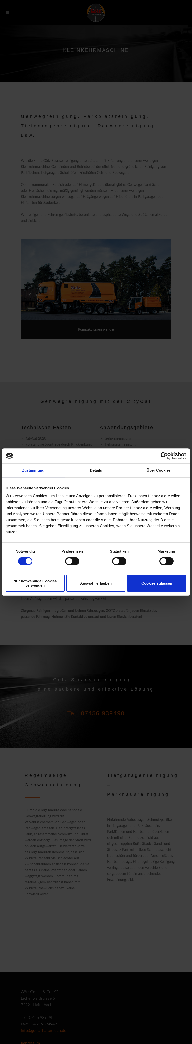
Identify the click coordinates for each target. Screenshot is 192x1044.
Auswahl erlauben (96, 583)
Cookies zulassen (157, 583)
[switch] (72, 561)
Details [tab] (96, 470)
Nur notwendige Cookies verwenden (35, 583)
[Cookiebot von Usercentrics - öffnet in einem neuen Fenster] (164, 456)
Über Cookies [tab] (159, 470)
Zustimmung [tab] (33, 470)
